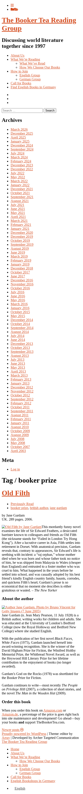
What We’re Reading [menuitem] (25, 757)
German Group (30, 79)
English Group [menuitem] (29, 769)
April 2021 (18, 217)
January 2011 (20, 423)
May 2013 (18, 367)
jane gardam (58, 508)
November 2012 (22, 391)
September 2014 (22, 328)
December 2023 (22, 165)
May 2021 (18, 213)
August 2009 (20, 435)
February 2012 (21, 403)
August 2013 (20, 355)
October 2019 (20, 240)
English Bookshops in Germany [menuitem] (33, 781)
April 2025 (18, 137)
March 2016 (19, 304)
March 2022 (19, 181)
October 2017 (20, 272)
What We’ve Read (32, 63)
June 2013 (18, 363)
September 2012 (22, 399)
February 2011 (21, 419)
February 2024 (21, 161)
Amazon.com (52, 710)
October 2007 (20, 447)
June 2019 (18, 252)
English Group (29, 75)
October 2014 (20, 324)
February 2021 (21, 225)
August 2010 (20, 427)
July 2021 (17, 205)
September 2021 (22, 197)
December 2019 (22, 236)
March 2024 (19, 157)
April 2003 (18, 451)
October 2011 (20, 407)
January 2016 (20, 308)
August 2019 (20, 248)
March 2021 (19, 221)
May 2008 (18, 443)
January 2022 (20, 185)
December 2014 (22, 320)
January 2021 (20, 229)
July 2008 (17, 439)
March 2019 (19, 256)
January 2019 (20, 264)
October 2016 (20, 288)
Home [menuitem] (15, 749)
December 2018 (22, 268)
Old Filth (16, 493)
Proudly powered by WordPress (24, 734)
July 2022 (17, 173)
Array (6, 738)
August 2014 (20, 332)
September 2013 (22, 351)
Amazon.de (10, 714)
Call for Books (21, 83)
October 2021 (20, 193)
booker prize (19, 508)
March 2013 (19, 375)
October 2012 (20, 395)
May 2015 (18, 316)
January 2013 (20, 383)
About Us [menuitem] (17, 753)
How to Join (19, 71)
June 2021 (18, 209)
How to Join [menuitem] (19, 765)
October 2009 (20, 431)
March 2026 (19, 129)
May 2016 (18, 300)
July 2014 (17, 336)
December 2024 (22, 145)
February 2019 (21, 260)
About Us (17, 55)
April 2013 (18, 371)
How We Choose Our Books (39, 67)
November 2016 (22, 284)
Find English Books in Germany (33, 87)
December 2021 (22, 189)
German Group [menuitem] (30, 773)
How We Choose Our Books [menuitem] (39, 761)
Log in (15, 469)
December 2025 (22, 133)
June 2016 (18, 296)
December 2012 (22, 387)
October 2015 (20, 312)
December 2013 (22, 344)
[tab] (12, 5)
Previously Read (22, 504)
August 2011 (20, 415)
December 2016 (22, 280)
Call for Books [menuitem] (21, 777)
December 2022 (22, 169)
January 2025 (20, 141)
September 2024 (22, 149)
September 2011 (22, 411)
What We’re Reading (25, 59)
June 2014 (18, 340)
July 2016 (17, 292)
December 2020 (22, 232)
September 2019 (22, 244)
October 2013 (20, 348)
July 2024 (17, 153)
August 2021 (20, 201)
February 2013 (21, 379)
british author (39, 508)
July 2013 (17, 359)
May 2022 (18, 177)
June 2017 (18, 276)
